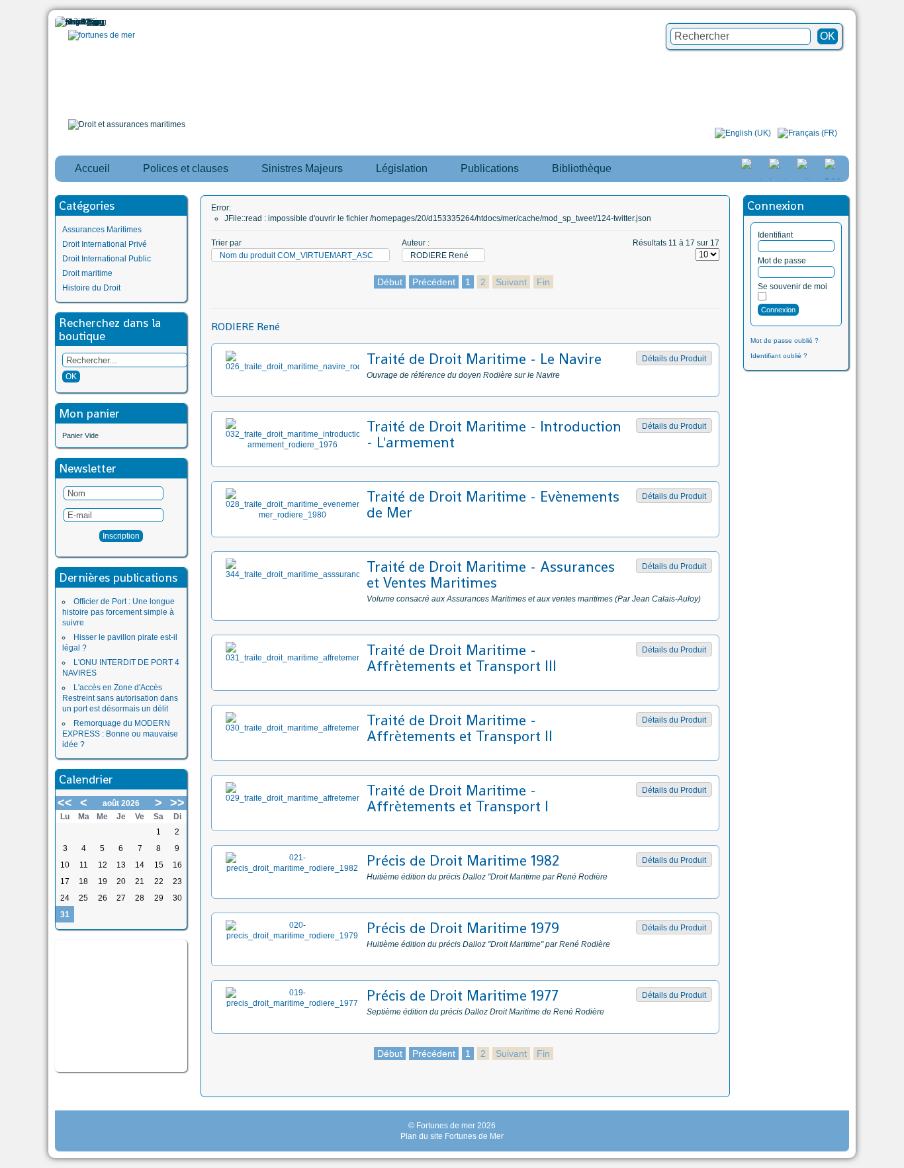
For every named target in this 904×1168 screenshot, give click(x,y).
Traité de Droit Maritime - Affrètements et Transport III (462, 658)
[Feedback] (895, 558)
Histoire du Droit (91, 287)
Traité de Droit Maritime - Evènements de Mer (493, 504)
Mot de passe (782, 260)
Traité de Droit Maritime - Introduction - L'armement (494, 434)
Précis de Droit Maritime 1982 (463, 860)
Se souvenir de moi (792, 286)
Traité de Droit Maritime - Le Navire (484, 358)
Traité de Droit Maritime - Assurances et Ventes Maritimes (491, 574)
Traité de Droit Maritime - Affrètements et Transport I (458, 798)
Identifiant (775, 235)
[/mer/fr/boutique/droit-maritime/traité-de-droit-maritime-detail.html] (292, 366)
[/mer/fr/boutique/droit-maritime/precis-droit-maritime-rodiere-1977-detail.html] (292, 1003)
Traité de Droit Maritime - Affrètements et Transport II (460, 728)
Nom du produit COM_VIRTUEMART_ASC (296, 255)
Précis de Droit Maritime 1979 (463, 928)
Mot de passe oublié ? (784, 340)
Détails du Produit (674, 358)
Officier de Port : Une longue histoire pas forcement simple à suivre (118, 612)
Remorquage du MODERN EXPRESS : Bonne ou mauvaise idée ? (120, 734)
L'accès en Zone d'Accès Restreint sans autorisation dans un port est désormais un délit (120, 698)
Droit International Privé (104, 244)
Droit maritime (87, 273)
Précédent (433, 282)
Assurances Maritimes (102, 229)
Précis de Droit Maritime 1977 (463, 995)
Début (389, 282)
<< (65, 802)
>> (177, 802)
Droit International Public (106, 258)
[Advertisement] (121, 1006)
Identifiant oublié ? (778, 355)
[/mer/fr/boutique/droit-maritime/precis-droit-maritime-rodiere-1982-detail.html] (292, 868)
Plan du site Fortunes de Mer (452, 1136)
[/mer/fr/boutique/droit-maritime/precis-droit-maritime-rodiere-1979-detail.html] (292, 935)
